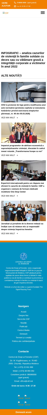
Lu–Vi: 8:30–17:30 (23, 6)
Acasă (23, 312)
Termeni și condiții (23, 338)
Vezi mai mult (8, 118)
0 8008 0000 (26, 3)
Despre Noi (23, 315)
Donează (23, 334)
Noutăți (24, 323)
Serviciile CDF (23, 319)
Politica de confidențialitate (23, 341)
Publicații (23, 326)
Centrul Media (23, 330)
